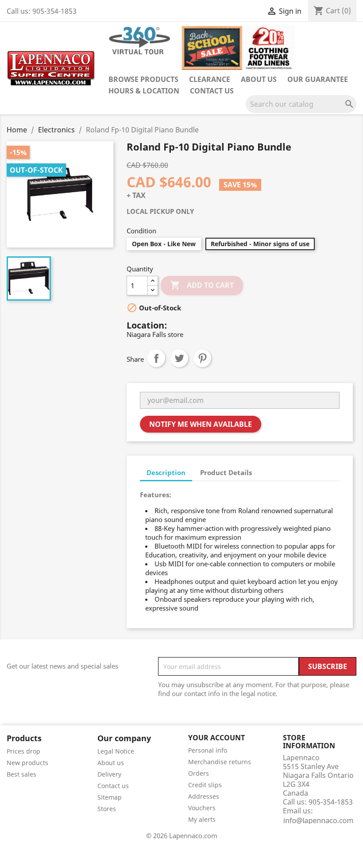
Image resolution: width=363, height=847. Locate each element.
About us (259, 79)
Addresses (203, 796)
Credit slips (205, 785)
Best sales (21, 774)
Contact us (212, 91)
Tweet (179, 358)
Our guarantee (317, 79)
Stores (106, 808)
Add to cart (202, 285)
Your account (216, 738)
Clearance (209, 79)
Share (156, 358)
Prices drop (23, 751)
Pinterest (202, 358)
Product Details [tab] (226, 472)
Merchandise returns (219, 762)
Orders (198, 773)
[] (352, 110)
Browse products (143, 79)
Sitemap (109, 797)
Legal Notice (115, 751)
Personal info (207, 750)
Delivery (109, 774)
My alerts (202, 819)
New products (27, 762)
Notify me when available (200, 424)
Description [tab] (166, 472)
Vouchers (202, 808)
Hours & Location (143, 91)
